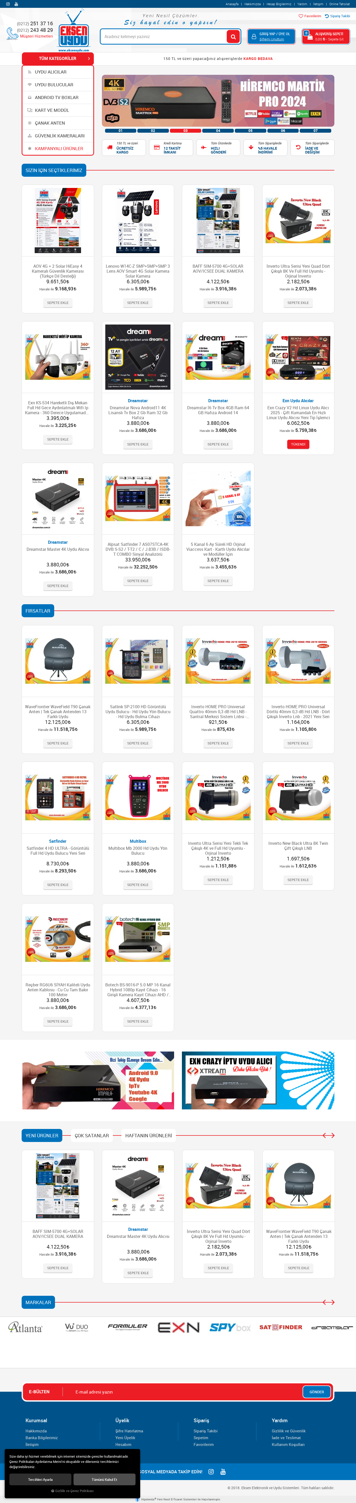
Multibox (138, 841)
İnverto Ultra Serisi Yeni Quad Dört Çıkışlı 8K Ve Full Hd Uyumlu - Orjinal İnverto (298, 271)
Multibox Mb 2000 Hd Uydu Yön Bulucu (137, 851)
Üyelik (122, 1420)
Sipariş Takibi (339, 16)
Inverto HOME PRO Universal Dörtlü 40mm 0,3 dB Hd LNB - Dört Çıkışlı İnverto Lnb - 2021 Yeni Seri (298, 711)
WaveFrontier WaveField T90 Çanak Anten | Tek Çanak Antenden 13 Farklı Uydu (57, 711)
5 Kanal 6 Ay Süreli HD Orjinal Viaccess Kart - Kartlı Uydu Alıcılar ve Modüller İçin (218, 549)
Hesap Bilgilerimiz (279, 4)
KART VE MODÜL (51, 110)
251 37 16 (35, 23)
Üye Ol (284, 34)
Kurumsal (36, 1420)
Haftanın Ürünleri (148, 1135)
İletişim (318, 4)
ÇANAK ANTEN (49, 123)
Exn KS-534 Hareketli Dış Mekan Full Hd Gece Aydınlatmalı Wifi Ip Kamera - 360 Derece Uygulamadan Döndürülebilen (57, 407)
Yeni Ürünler (42, 1135)
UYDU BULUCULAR (53, 85)
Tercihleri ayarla (40, 1479)
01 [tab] (121, 131)
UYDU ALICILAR (50, 72)
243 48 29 (35, 30)
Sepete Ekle (58, 302)
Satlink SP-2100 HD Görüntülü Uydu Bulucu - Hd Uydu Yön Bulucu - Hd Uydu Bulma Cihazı (138, 711)
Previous (324, 1135)
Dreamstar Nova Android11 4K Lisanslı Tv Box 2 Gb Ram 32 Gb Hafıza (138, 412)
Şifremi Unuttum (272, 39)
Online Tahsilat (339, 4)
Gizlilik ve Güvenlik (289, 1430)
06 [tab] (283, 131)
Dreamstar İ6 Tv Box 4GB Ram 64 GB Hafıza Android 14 (218, 410)
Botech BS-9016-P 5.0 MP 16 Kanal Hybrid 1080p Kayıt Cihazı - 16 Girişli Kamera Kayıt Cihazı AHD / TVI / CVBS (137, 989)
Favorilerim (312, 16)
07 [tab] (316, 131)
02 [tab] (153, 131)
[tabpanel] (218, 101)
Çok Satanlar (92, 1135)
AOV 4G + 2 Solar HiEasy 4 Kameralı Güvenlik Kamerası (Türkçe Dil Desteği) (58, 271)
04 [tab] (218, 131)
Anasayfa (232, 4)
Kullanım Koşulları (288, 1444)
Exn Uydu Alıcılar (298, 400)
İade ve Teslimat (286, 1437)
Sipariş (201, 1420)
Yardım (302, 4)
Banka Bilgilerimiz (42, 1437)
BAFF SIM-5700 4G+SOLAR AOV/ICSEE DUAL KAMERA (218, 269)
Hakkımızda (252, 4)
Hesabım (123, 1444)
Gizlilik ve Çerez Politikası (74, 1491)
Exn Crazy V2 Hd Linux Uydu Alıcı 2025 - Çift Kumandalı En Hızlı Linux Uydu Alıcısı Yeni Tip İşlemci (298, 412)
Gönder (317, 1391)
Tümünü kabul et (104, 1479)
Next (333, 1135)
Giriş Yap (267, 34)
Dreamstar (138, 400)
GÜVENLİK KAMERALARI (59, 136)
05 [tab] (250, 131)
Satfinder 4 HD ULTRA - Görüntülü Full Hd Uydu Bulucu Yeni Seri (58, 851)
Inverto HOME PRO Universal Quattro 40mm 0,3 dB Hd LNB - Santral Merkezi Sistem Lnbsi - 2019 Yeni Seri (218, 711)
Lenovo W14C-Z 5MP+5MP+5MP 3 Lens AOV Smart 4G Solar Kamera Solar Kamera (138, 271)
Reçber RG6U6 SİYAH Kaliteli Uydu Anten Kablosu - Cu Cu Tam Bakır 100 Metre (58, 989)
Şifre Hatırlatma (129, 1430)
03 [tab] (185, 131)
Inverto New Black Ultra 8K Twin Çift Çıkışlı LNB (298, 846)
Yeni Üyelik (125, 1437)
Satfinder (57, 841)
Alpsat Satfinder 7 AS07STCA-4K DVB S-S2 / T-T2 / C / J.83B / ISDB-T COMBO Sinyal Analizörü (138, 549)
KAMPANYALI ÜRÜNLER (58, 148)
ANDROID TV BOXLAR (56, 97)
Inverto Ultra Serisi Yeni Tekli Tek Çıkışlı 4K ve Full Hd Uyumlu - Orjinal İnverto (218, 848)
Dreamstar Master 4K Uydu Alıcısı (58, 549)
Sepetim (201, 1437)
